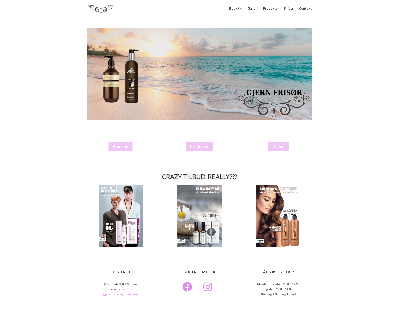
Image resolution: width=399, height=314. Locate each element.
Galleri (253, 8)
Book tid (235, 8)
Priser (289, 8)
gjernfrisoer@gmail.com (120, 294)
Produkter (271, 8)
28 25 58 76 (126, 289)
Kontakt (305, 8)
